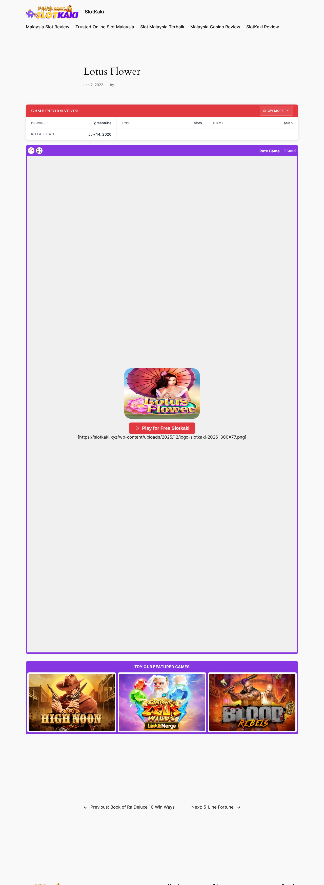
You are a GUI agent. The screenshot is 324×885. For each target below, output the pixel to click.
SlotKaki (94, 12)
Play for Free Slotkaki (165, 428)
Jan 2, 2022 (93, 85)
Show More (274, 111)
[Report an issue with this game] (31, 150)
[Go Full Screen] (39, 150)
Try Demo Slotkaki (72, 702)
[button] (162, 393)
